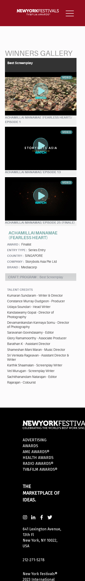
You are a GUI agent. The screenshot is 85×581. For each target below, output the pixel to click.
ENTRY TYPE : (17, 250)
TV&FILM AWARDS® (40, 469)
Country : (15, 256)
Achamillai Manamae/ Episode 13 (33, 172)
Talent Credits (20, 289)
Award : (13, 244)
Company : (15, 261)
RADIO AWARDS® (38, 463)
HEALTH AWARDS (38, 457)
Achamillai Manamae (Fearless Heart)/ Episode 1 (38, 120)
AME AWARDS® (36, 451)
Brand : (13, 267)
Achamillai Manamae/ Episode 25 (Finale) (40, 222)
